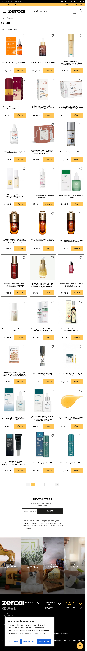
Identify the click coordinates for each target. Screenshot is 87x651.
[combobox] (48, 11)
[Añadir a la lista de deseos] (24, 35)
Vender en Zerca (49, 608)
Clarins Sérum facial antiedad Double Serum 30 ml (71, 241)
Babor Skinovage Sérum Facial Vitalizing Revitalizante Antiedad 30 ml (14, 196)
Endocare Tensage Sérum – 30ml (43, 463)
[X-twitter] (6, 608)
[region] (29, 631)
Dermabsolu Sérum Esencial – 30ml (14, 330)
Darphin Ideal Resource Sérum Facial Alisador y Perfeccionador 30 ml (71, 285)
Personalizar (14, 641)
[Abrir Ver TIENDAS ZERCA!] (83, 5)
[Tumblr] (14, 608)
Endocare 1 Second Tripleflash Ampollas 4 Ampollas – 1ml (71, 374)
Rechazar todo (29, 641)
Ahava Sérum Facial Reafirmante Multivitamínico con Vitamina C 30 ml (71, 63)
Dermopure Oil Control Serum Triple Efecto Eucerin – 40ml (42, 330)
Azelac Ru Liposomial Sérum (71, 152)
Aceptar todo (44, 641)
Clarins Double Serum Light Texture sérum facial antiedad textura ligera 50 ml (14, 240)
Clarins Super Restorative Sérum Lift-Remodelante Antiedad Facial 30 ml (14, 285)
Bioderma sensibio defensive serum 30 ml (42, 196)
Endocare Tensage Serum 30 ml (71, 463)
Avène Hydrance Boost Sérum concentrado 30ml (14, 152)
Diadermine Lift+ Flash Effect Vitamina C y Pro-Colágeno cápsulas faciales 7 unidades (14, 374)
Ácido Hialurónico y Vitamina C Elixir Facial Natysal (14, 63)
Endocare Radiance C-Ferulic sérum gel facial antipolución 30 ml (71, 418)
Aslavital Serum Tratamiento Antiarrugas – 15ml (14, 107)
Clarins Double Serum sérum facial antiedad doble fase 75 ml (42, 240)
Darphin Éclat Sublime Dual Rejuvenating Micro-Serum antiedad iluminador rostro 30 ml (42, 285)
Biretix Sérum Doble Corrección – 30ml (71, 196)
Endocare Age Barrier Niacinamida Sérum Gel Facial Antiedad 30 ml (14, 418)
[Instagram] (11, 608)
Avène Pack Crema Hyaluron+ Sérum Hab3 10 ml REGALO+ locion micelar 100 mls (42, 151)
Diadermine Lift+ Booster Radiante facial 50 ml (71, 330)
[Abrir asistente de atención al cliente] (80, 645)
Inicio (4, 18)
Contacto (70, 608)
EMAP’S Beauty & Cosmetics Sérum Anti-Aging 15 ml (43, 374)
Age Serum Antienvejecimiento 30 (42, 63)
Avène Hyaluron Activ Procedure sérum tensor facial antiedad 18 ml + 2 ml (71, 107)
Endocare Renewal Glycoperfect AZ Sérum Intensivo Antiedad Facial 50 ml (14, 462)
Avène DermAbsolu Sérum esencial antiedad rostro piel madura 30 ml (42, 107)
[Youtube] (9, 608)
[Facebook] (3, 608)
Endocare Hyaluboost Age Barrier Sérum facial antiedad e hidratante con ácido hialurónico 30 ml (42, 418)
